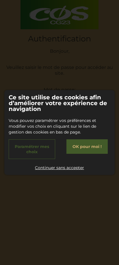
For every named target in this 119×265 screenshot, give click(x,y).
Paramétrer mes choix (32, 149)
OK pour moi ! (87, 146)
